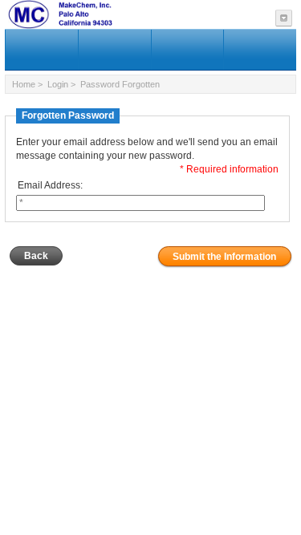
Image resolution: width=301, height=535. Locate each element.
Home (23, 84)
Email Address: (50, 185)
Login (57, 84)
